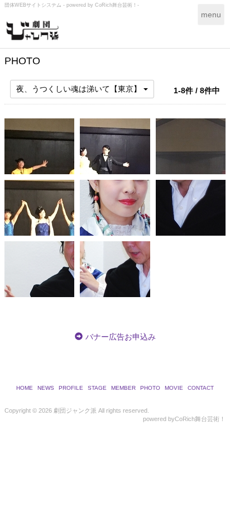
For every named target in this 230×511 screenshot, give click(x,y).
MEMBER (123, 388)
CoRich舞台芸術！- (117, 5)
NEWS (45, 388)
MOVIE (174, 388)
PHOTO (150, 388)
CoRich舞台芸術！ (200, 419)
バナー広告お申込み (120, 336)
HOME (24, 388)
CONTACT (201, 388)
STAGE (97, 388)
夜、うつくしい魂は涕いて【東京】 (79, 88)
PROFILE (71, 388)
